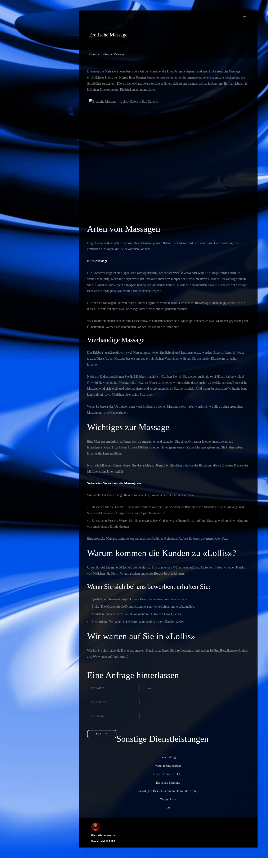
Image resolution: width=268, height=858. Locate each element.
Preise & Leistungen (31, 69)
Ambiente (24, 75)
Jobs (21, 82)
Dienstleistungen (103, 835)
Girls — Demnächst (31, 62)
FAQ (21, 101)
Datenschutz (26, 95)
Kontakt (23, 88)
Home (93, 54)
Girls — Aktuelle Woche (34, 56)
